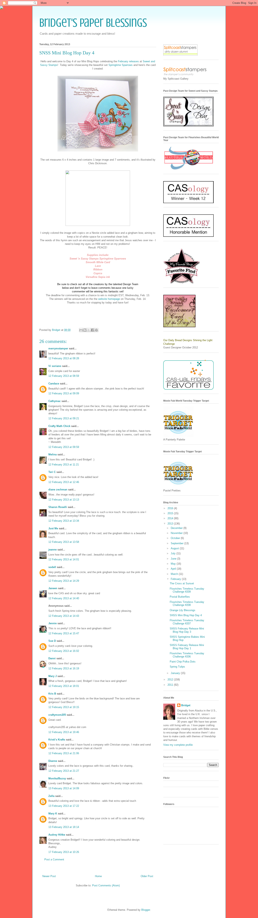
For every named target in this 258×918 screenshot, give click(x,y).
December (177, 528)
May (174, 563)
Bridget (185, 705)
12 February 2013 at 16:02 (63, 650)
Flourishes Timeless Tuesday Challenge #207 (187, 622)
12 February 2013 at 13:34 (63, 520)
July (173, 553)
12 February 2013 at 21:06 (63, 753)
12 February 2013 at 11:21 (63, 464)
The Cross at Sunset (182, 583)
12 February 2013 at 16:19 (63, 668)
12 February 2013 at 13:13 (63, 499)
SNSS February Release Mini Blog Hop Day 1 (187, 647)
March (175, 573)
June (174, 558)
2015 (170, 513)
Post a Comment (54, 859)
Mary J (52, 676)
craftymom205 (57, 714)
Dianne (53, 760)
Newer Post (49, 876)
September (177, 543)
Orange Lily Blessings (182, 610)
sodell (52, 567)
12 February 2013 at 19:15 (63, 707)
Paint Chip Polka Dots (183, 661)
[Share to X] (89, 330)
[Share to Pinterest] (96, 330)
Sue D (52, 640)
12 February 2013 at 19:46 (63, 732)
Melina (52, 454)
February (176, 578)
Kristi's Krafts (56, 739)
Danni (52, 658)
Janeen (52, 588)
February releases (128, 61)
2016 (170, 508)
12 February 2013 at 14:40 (63, 598)
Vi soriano (54, 366)
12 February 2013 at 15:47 (63, 633)
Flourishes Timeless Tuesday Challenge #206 (187, 655)
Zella (51, 796)
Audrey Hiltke (56, 834)
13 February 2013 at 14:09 (63, 788)
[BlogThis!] (85, 330)
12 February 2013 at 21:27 (63, 770)
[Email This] (81, 330)
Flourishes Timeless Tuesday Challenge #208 (187, 603)
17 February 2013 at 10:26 (63, 852)
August (175, 548)
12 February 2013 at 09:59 (63, 447)
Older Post (147, 876)
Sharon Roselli (57, 507)
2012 (170, 679)
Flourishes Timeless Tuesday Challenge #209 (187, 590)
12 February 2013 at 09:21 (63, 418)
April (174, 568)
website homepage (109, 298)
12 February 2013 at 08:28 (63, 358)
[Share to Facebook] (93, 330)
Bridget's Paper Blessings (93, 22)
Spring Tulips (177, 666)
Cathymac (54, 401)
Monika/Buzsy (57, 778)
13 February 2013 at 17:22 (63, 805)
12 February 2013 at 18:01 (63, 685)
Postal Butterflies (180, 596)
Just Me (53, 528)
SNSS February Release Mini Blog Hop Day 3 (187, 630)
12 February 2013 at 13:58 (63, 541)
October (176, 538)
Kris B (52, 693)
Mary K (52, 813)
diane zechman (57, 489)
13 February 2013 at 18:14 (63, 827)
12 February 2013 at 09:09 (63, 393)
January (176, 673)
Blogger (145, 909)
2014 (170, 518)
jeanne (52, 549)
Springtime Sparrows (120, 64)
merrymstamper (58, 348)
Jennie (52, 623)
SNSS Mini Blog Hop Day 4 (186, 615)
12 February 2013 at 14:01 (63, 559)
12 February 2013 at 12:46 (63, 482)
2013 (170, 523)
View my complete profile (178, 744)
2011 (170, 684)
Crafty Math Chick (59, 426)
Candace (53, 383)
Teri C (52, 472)
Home (98, 876)
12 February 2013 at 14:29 (63, 580)
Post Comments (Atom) (106, 885)
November (177, 533)
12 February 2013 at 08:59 (63, 375)
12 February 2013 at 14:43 (63, 615)
